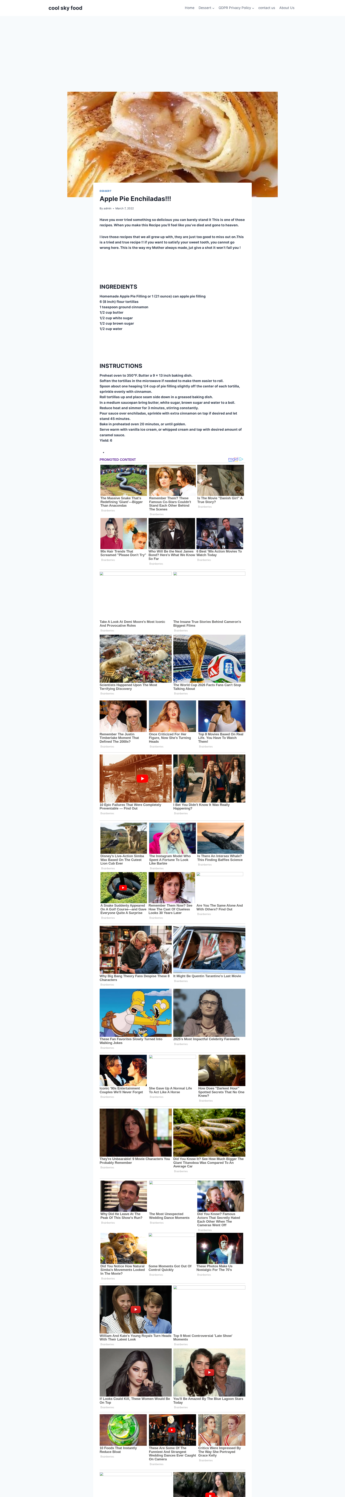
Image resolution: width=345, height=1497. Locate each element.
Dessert (105, 190)
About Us (286, 8)
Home (189, 8)
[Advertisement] (172, 46)
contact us (266, 8)
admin (107, 208)
